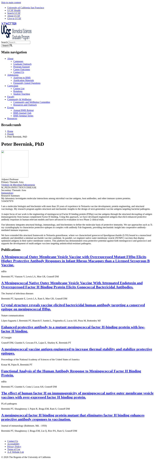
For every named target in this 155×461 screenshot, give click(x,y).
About (10, 58)
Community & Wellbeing (19, 99)
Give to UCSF (14, 18)
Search (4, 42)
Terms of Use (13, 449)
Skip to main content (11, 2)
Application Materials (23, 80)
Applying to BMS (22, 77)
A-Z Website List (15, 452)
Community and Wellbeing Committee (31, 102)
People (10, 134)
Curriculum (12, 85)
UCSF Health (13, 10)
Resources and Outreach (25, 105)
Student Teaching (21, 94)
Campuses (18, 61)
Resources (12, 118)
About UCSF (13, 16)
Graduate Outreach (22, 64)
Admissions (12, 75)
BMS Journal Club (22, 113)
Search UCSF (14, 13)
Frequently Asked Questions (26, 83)
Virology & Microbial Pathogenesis (18, 184)
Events (10, 107)
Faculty (10, 96)
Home (10, 131)
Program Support (21, 66)
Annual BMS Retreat (23, 110)
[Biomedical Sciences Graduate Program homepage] (16, 39)
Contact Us (18, 72)
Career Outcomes (21, 69)
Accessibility (13, 444)
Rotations (17, 91)
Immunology (7, 193)
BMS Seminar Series (23, 115)
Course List (18, 88)
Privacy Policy (14, 446)
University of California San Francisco (25, 7)
